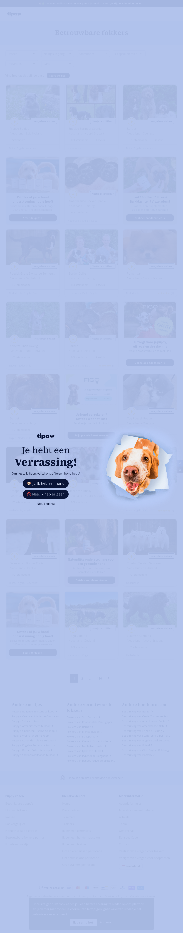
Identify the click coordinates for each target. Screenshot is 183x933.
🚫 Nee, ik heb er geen (46, 494)
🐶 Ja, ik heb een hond (46, 483)
